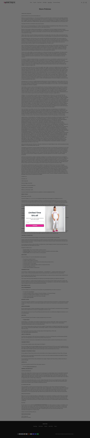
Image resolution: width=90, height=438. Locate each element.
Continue (35, 225)
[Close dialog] (64, 207)
